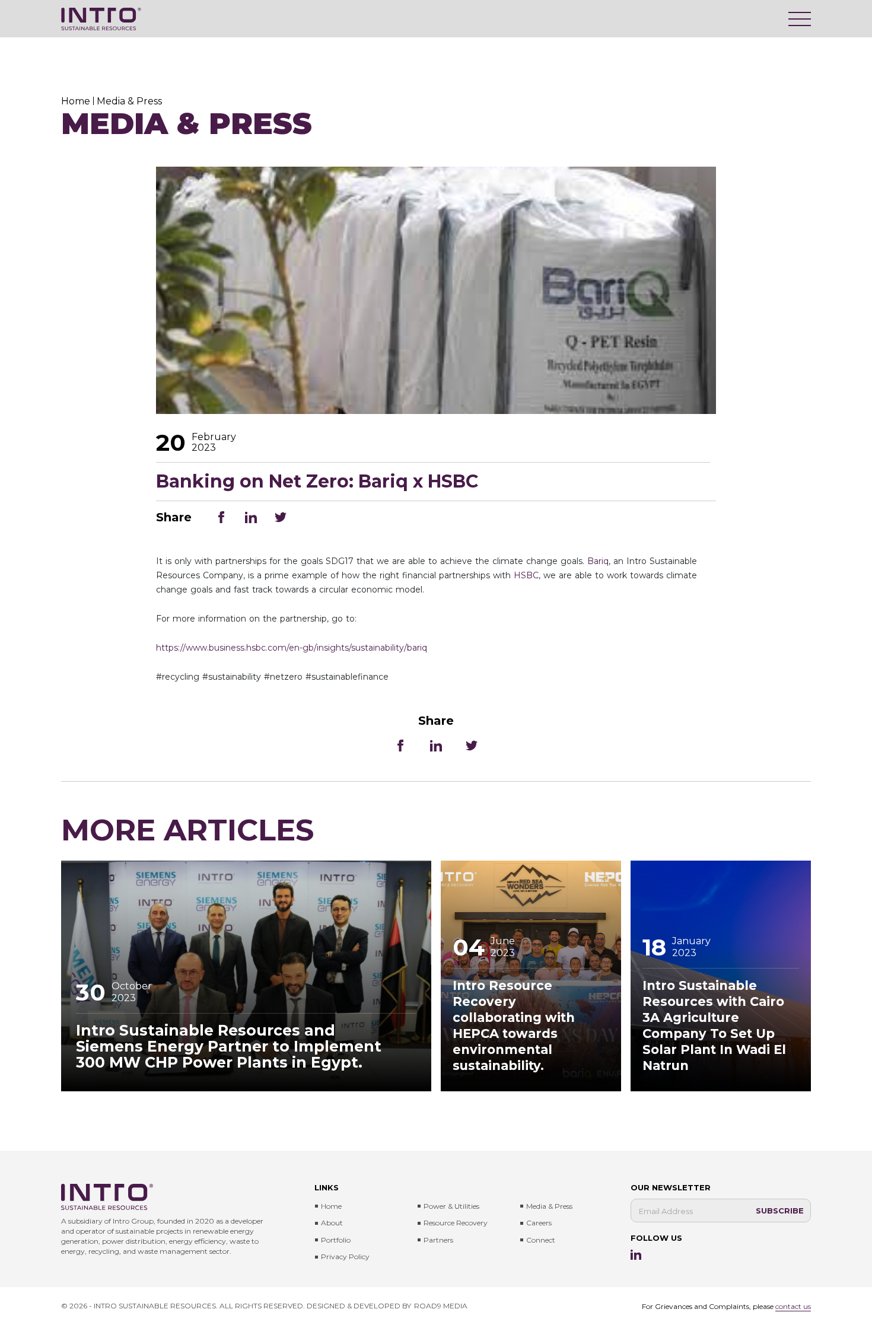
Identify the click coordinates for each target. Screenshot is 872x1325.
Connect (540, 1239)
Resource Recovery (456, 1222)
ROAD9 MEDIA (440, 1305)
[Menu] (799, 19)
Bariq (598, 561)
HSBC (526, 575)
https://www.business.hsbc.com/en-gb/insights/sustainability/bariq (291, 647)
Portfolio (336, 1239)
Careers (539, 1222)
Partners (438, 1239)
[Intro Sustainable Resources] (101, 19)
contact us (793, 1306)
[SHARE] (221, 517)
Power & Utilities (451, 1206)
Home (331, 1206)
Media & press (549, 1206)
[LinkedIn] (636, 1254)
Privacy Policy (345, 1256)
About (332, 1222)
